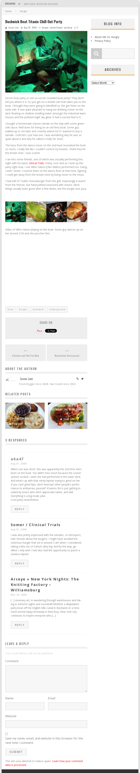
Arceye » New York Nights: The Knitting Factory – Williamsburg (45, 584)
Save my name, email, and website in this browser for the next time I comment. (44, 740)
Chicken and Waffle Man (25, 355)
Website (10, 716)
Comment (12, 661)
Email (51, 698)
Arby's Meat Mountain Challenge (41, 4)
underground (57, 309)
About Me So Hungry (107, 37)
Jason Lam (13, 27)
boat (10, 309)
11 (77, 423)
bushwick (38, 309)
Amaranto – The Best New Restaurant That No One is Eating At (67, 409)
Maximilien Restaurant (67, 355)
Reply (19, 509)
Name (9, 698)
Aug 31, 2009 (19, 463)
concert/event (56, 27)
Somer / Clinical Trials (36, 524)
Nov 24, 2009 (19, 594)
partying (68, 27)
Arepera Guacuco (25, 418)
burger (45, 27)
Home (8, 11)
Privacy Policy (103, 40)
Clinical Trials (36, 163)
